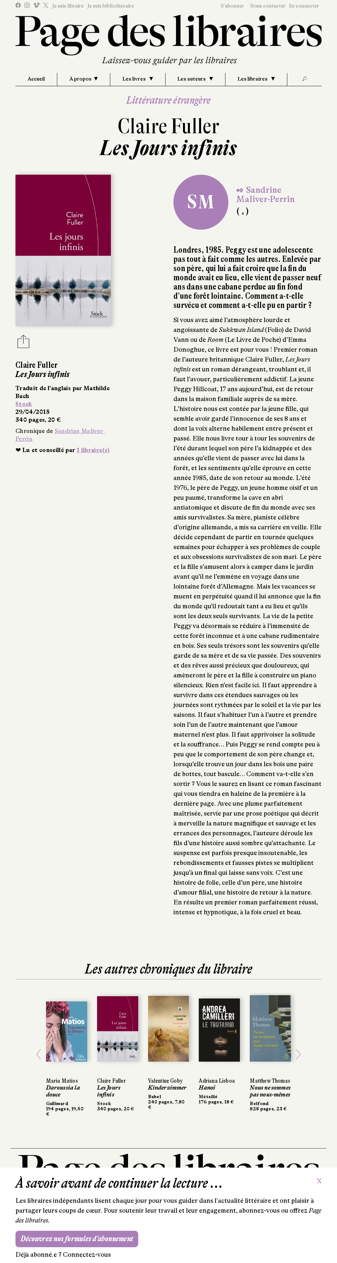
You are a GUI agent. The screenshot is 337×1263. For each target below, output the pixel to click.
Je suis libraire (68, 6)
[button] (38, 1055)
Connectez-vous (87, 1254)
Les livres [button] (134, 79)
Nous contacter (267, 6)
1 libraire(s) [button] (93, 450)
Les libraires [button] (253, 79)
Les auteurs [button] (192, 79)
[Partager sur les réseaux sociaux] (23, 343)
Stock (23, 404)
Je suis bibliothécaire (110, 6)
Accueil (36, 79)
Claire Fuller (168, 126)
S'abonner (232, 6)
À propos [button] (80, 79)
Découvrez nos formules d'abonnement (77, 1238)
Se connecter (304, 6)
